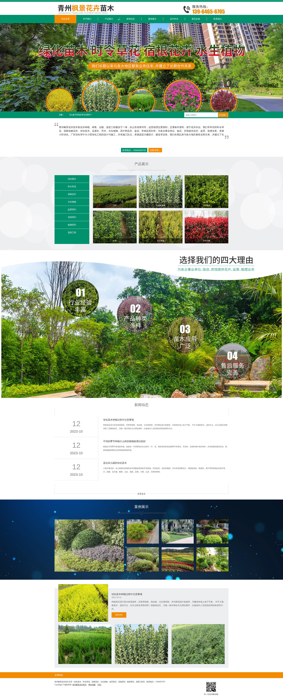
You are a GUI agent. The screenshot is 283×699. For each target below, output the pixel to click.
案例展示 (152, 19)
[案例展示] (89, 545)
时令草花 (72, 186)
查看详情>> (155, 150)
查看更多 (141, 493)
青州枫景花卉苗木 (79, 685)
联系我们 (217, 19)
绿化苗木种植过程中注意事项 (80, 115)
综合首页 (65, 19)
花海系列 (72, 217)
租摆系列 (72, 225)
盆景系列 (72, 209)
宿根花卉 (72, 194)
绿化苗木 (72, 179)
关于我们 (87, 19)
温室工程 (72, 232)
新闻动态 (130, 19)
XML (99, 685)
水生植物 (72, 202)
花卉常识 (174, 19)
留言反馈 (196, 19)
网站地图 (92, 685)
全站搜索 (222, 115)
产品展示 (109, 19)
